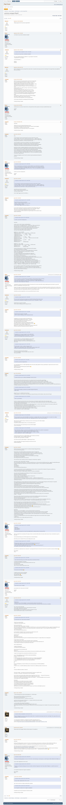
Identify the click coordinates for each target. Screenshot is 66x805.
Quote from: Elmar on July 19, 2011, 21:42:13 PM (22, 617)
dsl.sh (18, 651)
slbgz (6, 711)
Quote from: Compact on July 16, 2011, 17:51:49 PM (22, 276)
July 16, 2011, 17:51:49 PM (17, 215)
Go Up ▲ (61, 803)
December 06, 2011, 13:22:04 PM (18, 711)
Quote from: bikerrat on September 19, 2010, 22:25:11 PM (23, 713)
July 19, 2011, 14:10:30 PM (17, 447)
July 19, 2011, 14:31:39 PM (17, 523)
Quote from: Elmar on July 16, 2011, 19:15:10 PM (22, 359)
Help (53, 803)
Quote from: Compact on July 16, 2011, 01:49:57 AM (22, 163)
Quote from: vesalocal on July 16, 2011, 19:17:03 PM (22, 311)
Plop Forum (7, 4)
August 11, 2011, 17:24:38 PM (18, 692)
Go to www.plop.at (58, 4)
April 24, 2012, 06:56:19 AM (17, 754)
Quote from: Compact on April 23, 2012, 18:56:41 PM (22, 756)
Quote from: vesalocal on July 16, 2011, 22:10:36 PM (22, 375)
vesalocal (7, 49)
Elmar (6, 33)
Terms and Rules (57, 803)
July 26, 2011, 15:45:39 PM (17, 615)
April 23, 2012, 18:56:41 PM (17, 739)
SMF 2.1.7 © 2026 (6, 803)
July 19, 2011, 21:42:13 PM (17, 581)
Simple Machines (11, 803)
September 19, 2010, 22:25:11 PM (18, 67)
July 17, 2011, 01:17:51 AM (17, 412)
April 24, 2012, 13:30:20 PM (18, 776)
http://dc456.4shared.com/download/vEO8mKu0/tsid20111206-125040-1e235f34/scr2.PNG (32, 721)
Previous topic (54, 15)
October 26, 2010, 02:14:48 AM (18, 79)
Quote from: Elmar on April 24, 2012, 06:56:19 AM (22, 778)
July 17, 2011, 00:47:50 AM (17, 373)
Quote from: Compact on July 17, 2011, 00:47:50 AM (22, 414)
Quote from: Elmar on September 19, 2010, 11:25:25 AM (23, 51)
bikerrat (6, 21)
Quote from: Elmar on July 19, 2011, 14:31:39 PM (22, 557)
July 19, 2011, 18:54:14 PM (17, 555)
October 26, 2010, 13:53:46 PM (18, 105)
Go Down (5, 18)
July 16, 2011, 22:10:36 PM (17, 330)
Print (61, 18)
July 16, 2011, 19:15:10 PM (17, 274)
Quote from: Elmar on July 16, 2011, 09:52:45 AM (22, 217)
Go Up (5, 795)
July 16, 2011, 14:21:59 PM (17, 178)
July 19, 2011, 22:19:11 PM (17, 597)
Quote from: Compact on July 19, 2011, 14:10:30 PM (22, 525)
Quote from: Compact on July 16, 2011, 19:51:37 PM (22, 332)
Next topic (60, 15)
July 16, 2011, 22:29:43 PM (17, 357)
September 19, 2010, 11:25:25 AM (18, 33)
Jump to (48, 799)
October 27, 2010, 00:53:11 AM (18, 121)
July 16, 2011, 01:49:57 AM (17, 134)
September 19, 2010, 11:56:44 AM (18, 49)
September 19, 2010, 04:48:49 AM (18, 21)
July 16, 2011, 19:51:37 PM (17, 309)
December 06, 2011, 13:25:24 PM (18, 727)
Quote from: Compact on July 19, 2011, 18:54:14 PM (22, 583)
